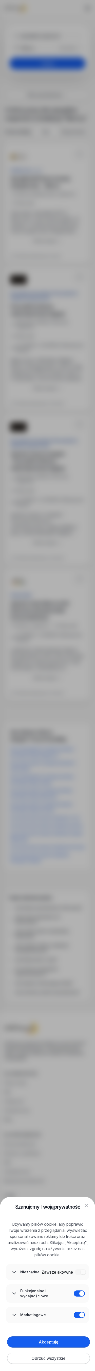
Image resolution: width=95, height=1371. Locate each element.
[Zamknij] (86, 1205)
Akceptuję (48, 1341)
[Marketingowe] (79, 1315)
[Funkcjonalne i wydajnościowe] (79, 1293)
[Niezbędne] (80, 1272)
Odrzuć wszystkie (48, 1358)
